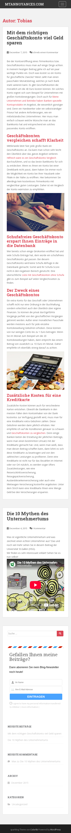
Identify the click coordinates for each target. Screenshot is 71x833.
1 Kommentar (39, 528)
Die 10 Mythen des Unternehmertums (28, 516)
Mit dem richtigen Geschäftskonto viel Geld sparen (35, 37)
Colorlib (34, 829)
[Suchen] (60, 633)
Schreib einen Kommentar (45, 52)
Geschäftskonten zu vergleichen (28, 433)
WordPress (55, 829)
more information (29, 707)
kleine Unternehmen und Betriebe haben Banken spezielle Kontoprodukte (34, 100)
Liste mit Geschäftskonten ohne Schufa (43, 275)
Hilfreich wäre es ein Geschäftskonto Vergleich (31, 157)
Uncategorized (19, 804)
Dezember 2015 (19, 782)
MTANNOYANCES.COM (24, 4)
